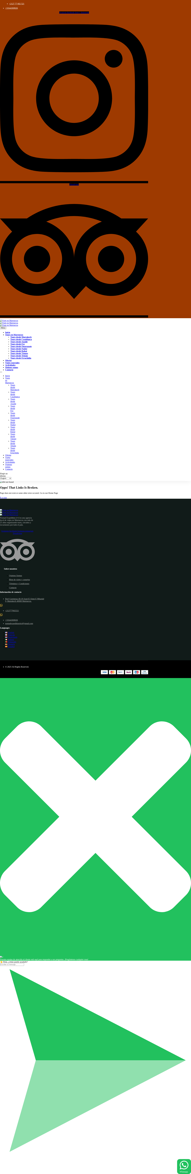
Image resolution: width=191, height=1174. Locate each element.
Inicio (7, 332)
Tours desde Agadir (19, 342)
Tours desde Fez (17, 344)
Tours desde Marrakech (21, 337)
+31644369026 (11, 8)
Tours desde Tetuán (19, 356)
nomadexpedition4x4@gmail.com (19, 623)
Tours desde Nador (18, 349)
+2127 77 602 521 (16, 4)
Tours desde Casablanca (21, 339)
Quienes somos (11, 367)
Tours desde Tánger (19, 353)
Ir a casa (3, 497)
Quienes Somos (15, 575)
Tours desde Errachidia (20, 358)
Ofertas (8, 360)
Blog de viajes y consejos (19, 580)
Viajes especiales (12, 363)
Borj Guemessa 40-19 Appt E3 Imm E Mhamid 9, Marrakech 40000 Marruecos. (24, 600)
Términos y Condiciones (19, 584)
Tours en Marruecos (14, 335)
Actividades (10, 365)
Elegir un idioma (4, 474)
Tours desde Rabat (18, 351)
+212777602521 (12, 611)
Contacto (9, 370)
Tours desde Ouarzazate (21, 346)
